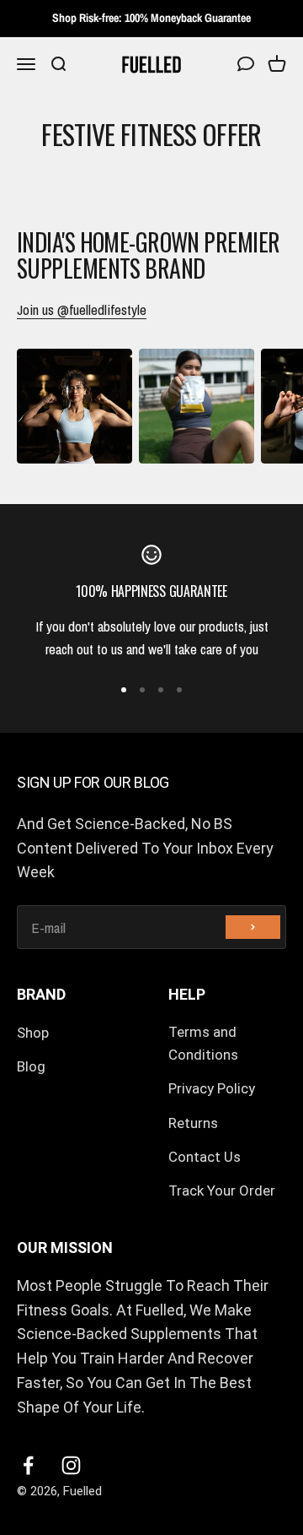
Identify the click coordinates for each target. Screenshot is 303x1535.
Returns (193, 1123)
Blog (31, 1066)
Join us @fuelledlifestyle (81, 309)
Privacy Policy (211, 1088)
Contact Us (204, 1156)
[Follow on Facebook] (28, 1465)
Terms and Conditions (203, 1043)
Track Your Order (221, 1190)
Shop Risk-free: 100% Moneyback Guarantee (151, 17)
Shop (33, 1032)
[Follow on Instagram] (71, 1465)
